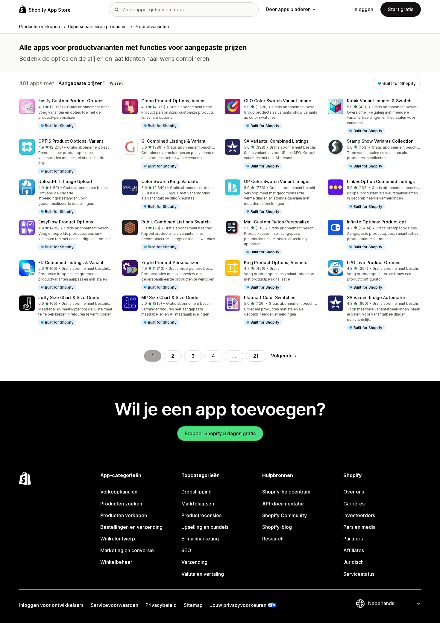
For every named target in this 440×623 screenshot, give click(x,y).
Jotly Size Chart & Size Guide (68, 297)
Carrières (354, 504)
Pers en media (359, 527)
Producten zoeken (121, 504)
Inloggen (363, 9)
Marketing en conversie (127, 550)
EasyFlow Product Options (65, 221)
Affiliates (353, 550)
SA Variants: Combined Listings (276, 141)
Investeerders (359, 515)
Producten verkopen (123, 515)
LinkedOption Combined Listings (381, 181)
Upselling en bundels (204, 527)
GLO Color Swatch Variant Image (277, 100)
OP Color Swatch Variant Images (277, 181)
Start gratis (400, 9)
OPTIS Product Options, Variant (70, 141)
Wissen (116, 83)
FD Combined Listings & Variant (71, 262)
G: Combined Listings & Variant (173, 141)
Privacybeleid (161, 605)
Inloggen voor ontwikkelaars (51, 605)
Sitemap (193, 605)
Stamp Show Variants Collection (380, 141)
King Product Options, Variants (275, 262)
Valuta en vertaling (202, 574)
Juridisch (353, 562)
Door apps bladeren (288, 9)
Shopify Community (284, 515)
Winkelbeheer (116, 562)
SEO (186, 550)
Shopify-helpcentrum (286, 492)
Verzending (194, 562)
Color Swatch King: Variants (169, 181)
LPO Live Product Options (373, 262)
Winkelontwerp (117, 539)
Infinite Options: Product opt (376, 221)
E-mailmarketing (200, 539)
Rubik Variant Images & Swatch (379, 100)
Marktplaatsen (197, 504)
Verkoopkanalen (118, 492)
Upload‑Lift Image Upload (65, 181)
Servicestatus (358, 574)
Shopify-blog (277, 527)
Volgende (282, 356)
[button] (66, 114)
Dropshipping (196, 492)
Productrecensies (201, 515)
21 (256, 356)
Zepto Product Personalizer (169, 262)
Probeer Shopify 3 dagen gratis (220, 433)
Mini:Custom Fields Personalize (276, 221)
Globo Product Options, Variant (173, 100)
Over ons (353, 492)
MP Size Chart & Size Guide (169, 297)
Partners (353, 539)
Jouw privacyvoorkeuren (238, 605)
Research (272, 539)
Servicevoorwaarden (114, 605)
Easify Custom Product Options (71, 100)
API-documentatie (283, 504)
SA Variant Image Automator (376, 297)
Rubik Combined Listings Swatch (175, 221)
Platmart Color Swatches (269, 297)
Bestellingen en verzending (131, 527)
